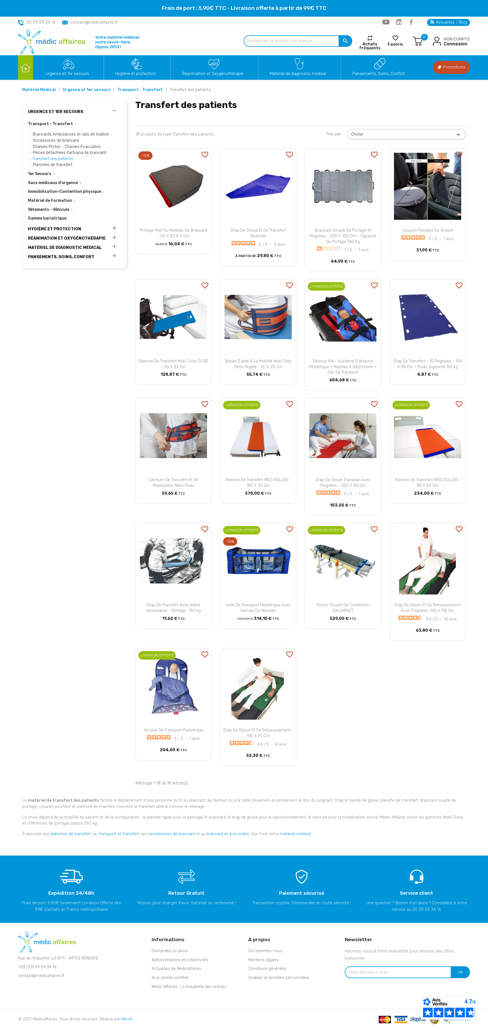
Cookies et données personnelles (278, 977)
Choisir (406, 134)
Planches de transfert (52, 164)
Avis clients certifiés (170, 977)
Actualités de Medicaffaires (176, 968)
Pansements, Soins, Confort (378, 73)
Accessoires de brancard (56, 140)
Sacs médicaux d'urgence (53, 182)
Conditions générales (267, 968)
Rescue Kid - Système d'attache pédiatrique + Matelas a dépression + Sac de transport (343, 367)
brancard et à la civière (228, 834)
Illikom (127, 1019)
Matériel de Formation (50, 200)
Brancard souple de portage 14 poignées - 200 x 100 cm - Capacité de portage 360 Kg (342, 236)
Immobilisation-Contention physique (64, 191)
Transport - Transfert (50, 123)
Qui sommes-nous (265, 951)
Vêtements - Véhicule (48, 209)
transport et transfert (119, 834)
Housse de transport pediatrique (173, 730)
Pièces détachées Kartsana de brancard (69, 152)
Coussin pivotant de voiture (427, 230)
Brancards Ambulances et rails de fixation (71, 134)
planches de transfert (71, 834)
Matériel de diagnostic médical (298, 73)
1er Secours (39, 173)
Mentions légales (263, 960)
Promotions (453, 67)
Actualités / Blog (451, 22)
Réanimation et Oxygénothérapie (212, 73)
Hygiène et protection (135, 73)
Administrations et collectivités (180, 960)
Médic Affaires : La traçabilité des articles (189, 986)
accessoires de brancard (172, 834)
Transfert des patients (53, 158)
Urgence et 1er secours (67, 73)
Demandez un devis (170, 951)
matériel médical (295, 834)
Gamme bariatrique (47, 218)
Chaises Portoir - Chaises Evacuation (67, 146)
